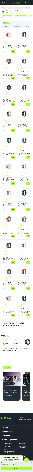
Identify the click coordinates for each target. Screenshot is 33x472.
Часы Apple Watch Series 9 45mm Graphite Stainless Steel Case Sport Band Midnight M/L (9, 100)
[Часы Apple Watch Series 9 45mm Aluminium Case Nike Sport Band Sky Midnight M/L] (24, 87)
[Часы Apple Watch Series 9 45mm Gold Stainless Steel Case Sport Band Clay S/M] (24, 61)
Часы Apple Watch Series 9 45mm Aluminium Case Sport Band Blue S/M (24, 47)
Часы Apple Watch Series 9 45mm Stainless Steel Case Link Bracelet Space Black (23, 126)
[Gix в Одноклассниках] (24, 456)
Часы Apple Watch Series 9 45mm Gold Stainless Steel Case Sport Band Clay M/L (8, 73)
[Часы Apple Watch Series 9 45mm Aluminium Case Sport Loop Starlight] (9, 166)
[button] (5, 41)
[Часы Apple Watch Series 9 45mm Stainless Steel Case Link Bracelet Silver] (9, 114)
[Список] (29, 26)
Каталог (5, 427)
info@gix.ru (22, 443)
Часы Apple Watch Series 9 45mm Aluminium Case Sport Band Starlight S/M (24, 179)
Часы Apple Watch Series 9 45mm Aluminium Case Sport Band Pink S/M (8, 205)
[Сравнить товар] (3, 51)
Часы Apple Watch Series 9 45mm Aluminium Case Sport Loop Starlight (8, 179)
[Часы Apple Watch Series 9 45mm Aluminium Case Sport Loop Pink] (9, 35)
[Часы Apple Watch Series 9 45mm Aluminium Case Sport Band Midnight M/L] (9, 140)
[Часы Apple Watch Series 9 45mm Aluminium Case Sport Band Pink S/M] (9, 193)
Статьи (7, 367)
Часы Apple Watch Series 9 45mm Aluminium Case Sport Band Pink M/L (24, 257)
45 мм (5, 22)
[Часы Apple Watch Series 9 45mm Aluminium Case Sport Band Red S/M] (24, 272)
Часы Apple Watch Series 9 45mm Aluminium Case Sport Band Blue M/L (8, 284)
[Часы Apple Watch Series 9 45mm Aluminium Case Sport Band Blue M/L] (9, 272)
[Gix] (16, 2)
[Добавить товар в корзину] (13, 51)
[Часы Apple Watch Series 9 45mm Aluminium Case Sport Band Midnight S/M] (24, 298)
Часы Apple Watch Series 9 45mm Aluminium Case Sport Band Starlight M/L (8, 310)
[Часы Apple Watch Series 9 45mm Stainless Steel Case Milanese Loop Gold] (9, 219)
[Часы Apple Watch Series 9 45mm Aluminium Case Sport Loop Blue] (24, 140)
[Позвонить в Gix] (28, 2)
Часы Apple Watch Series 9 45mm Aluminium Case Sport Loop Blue (24, 152)
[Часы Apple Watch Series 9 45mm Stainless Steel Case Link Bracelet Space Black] (24, 114)
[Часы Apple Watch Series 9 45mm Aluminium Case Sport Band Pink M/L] (24, 245)
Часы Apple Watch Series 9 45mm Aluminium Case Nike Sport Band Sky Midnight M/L (23, 100)
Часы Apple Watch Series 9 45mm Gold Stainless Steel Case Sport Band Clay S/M (23, 73)
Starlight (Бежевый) (7, 17)
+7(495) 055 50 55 (9, 443)
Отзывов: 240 (14, 339)
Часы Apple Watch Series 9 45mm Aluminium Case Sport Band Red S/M (24, 284)
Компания (6, 436)
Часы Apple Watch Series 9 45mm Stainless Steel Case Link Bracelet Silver (8, 126)
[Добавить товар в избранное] (5, 51)
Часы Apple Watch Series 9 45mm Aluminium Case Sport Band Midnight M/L (8, 152)
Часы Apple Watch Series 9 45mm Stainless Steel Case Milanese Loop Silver (23, 231)
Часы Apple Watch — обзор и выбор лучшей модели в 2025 (11, 392)
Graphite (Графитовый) (21, 17)
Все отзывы (29, 333)
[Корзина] (30, 2)
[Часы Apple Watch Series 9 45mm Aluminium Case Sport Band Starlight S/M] (24, 166)
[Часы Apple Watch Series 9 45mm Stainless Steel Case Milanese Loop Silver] (24, 219)
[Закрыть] (31, 462)
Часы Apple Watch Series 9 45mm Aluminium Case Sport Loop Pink (8, 47)
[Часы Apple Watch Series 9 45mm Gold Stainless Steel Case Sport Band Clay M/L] (9, 61)
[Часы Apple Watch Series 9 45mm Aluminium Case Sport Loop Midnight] (24, 193)
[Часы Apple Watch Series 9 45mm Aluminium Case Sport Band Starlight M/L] (9, 298)
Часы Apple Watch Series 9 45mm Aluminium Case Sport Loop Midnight (24, 205)
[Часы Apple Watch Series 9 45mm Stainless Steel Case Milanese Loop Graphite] (9, 245)
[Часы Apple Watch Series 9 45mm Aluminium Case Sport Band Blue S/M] (24, 35)
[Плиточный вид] (26, 26)
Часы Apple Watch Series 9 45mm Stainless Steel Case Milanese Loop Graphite (8, 257)
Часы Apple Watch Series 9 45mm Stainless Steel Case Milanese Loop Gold (8, 231)
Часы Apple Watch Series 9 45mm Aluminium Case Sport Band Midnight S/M (24, 310)
